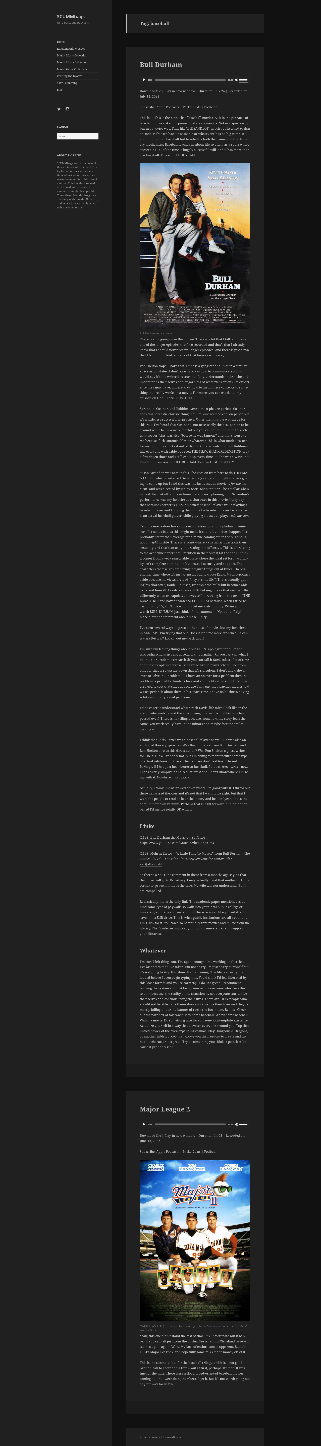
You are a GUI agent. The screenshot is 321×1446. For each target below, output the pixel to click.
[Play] (144, 80)
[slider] (243, 79)
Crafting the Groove (69, 76)
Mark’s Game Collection (72, 69)
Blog (60, 90)
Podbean (210, 107)
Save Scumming (67, 83)
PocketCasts (192, 107)
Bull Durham (161, 64)
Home (61, 42)
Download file (150, 91)
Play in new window (180, 91)
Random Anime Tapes (71, 48)
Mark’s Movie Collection (72, 62)
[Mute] (236, 80)
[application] (195, 79)
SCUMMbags (71, 16)
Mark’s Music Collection (72, 55)
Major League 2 (165, 1108)
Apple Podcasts (167, 107)
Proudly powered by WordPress (160, 1437)
